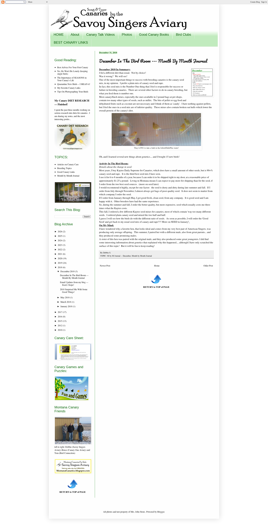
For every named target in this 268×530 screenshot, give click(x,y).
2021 (60, 253)
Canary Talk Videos (100, 34)
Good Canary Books (154, 34)
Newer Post (105, 265)
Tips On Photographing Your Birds (72, 91)
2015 (60, 320)
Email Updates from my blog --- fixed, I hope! (74, 283)
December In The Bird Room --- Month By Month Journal (74, 276)
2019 (60, 262)
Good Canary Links (66, 171)
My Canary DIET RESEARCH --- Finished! (71, 102)
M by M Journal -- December (119, 255)
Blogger (160, 511)
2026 (60, 231)
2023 (60, 244)
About (75, 34)
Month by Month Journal (142, 255)
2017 (60, 312)
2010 (60, 329)
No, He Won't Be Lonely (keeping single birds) (72, 72)
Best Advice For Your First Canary (72, 67)
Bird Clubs (183, 34)
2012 (60, 325)
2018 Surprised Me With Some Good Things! (73, 290)
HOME (59, 34)
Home (157, 265)
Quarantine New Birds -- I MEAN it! (73, 84)
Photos (127, 34)
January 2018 (66, 306)
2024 (60, 240)
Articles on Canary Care (68, 164)
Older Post (208, 265)
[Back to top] (156, 283)
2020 (60, 258)
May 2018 (65, 297)
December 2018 (67, 271)
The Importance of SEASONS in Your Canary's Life (72, 79)
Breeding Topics (64, 168)
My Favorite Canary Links (68, 87)
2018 (60, 267)
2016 (60, 316)
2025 (60, 235)
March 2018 (66, 301)
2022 (60, 249)
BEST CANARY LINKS (71, 42)
